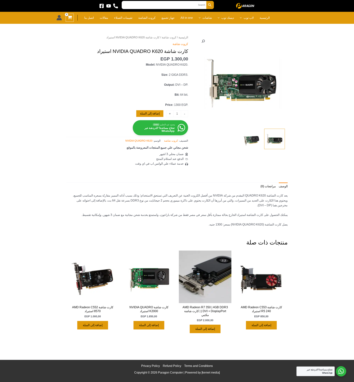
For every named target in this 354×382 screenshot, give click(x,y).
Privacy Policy (150, 365)
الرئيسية (183, 37)
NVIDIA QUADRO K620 (138, 140)
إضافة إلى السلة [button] (261, 325)
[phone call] (115, 6)
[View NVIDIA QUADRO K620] (274, 139)
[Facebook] (101, 6)
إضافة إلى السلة (150, 113)
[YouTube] (108, 6)
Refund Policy (172, 365)
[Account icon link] (59, 17)
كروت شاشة (169, 37)
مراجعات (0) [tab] (268, 186)
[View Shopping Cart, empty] (70, 18)
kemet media (210, 372)
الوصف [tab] (283, 186)
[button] (242, 18)
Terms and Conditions (198, 365)
